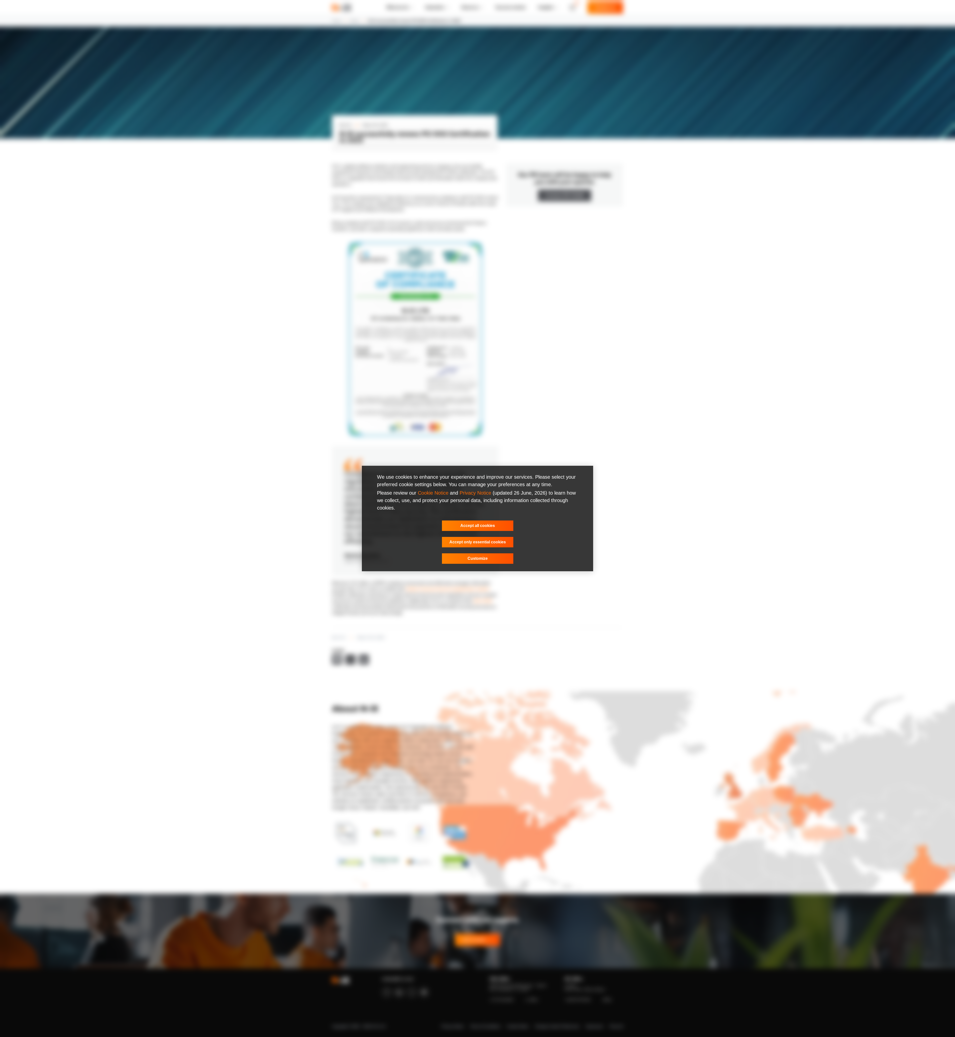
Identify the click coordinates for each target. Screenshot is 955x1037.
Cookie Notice (433, 493)
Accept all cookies (477, 525)
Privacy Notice (475, 493)
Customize (478, 558)
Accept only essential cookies (477, 542)
